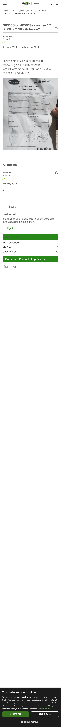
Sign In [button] (10, 228)
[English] (30, 3)
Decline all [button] (45, 714)
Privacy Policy (44, 708)
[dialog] (30, 707)
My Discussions (11, 242)
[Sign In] (56, 3)
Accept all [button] (15, 714)
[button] (56, 28)
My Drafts (30, 247)
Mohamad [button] (7, 36)
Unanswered (30, 251)
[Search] (50, 3)
